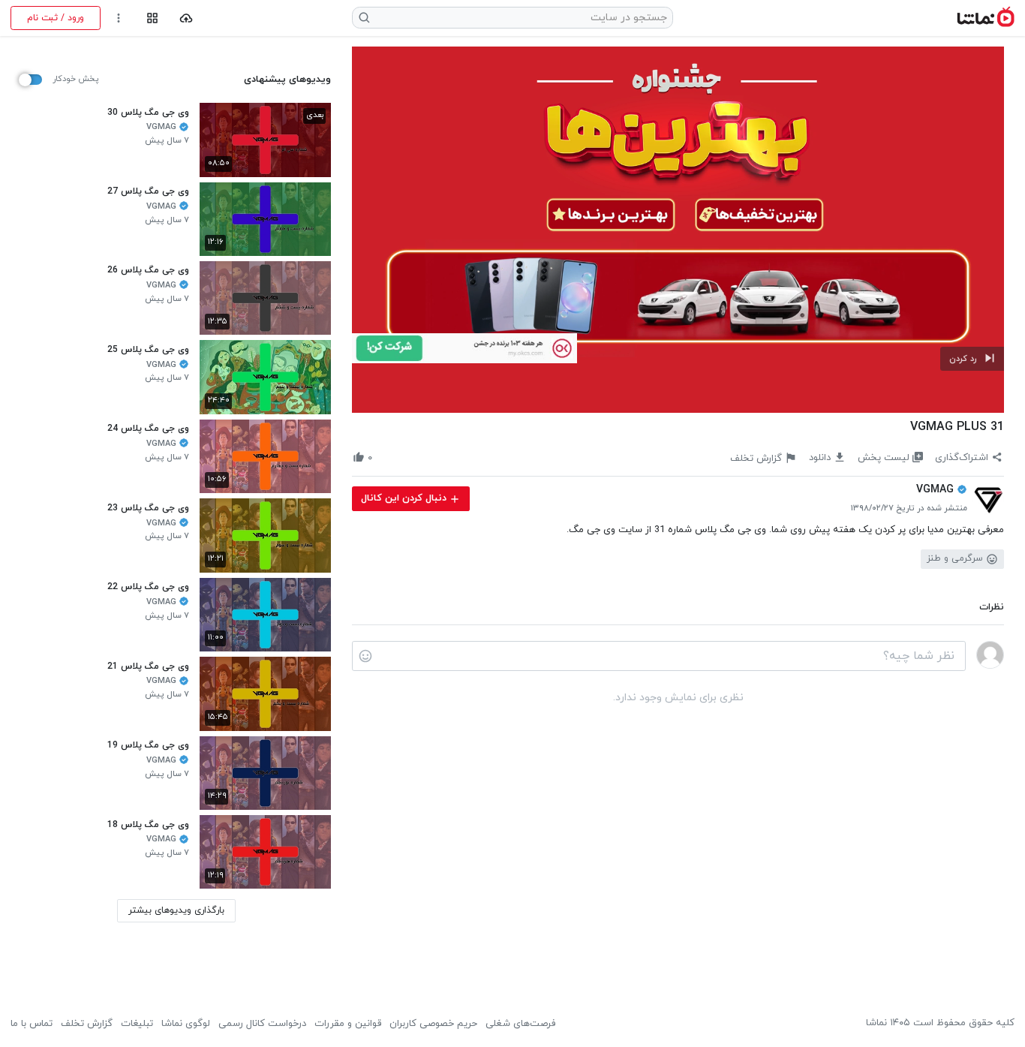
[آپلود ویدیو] (186, 18)
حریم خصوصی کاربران (433, 1023)
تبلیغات (137, 1023)
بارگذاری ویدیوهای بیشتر (176, 910)
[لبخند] (365, 656)
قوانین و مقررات (347, 1023)
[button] (972, 359)
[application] (678, 230)
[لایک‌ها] (384, 457)
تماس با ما (32, 1023)
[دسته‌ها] (152, 18)
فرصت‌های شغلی (520, 1023)
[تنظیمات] (119, 18)
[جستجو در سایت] (364, 18)
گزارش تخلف (87, 1023)
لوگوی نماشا (185, 1023)
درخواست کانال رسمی (262, 1023)
